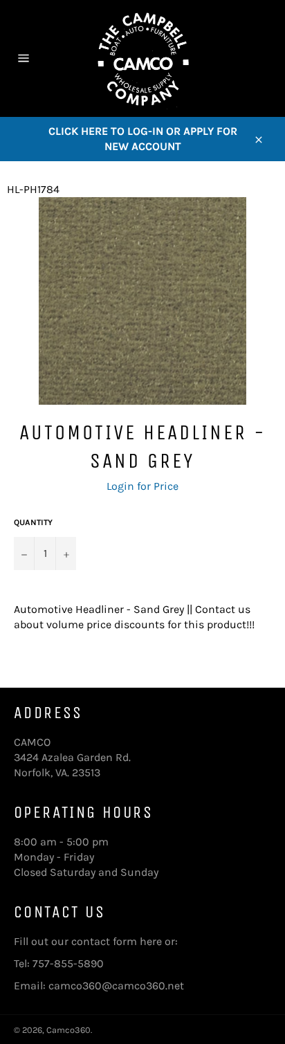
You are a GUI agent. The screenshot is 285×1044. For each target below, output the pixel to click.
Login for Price (142, 486)
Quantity (33, 522)
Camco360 (68, 1030)
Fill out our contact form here (88, 941)
